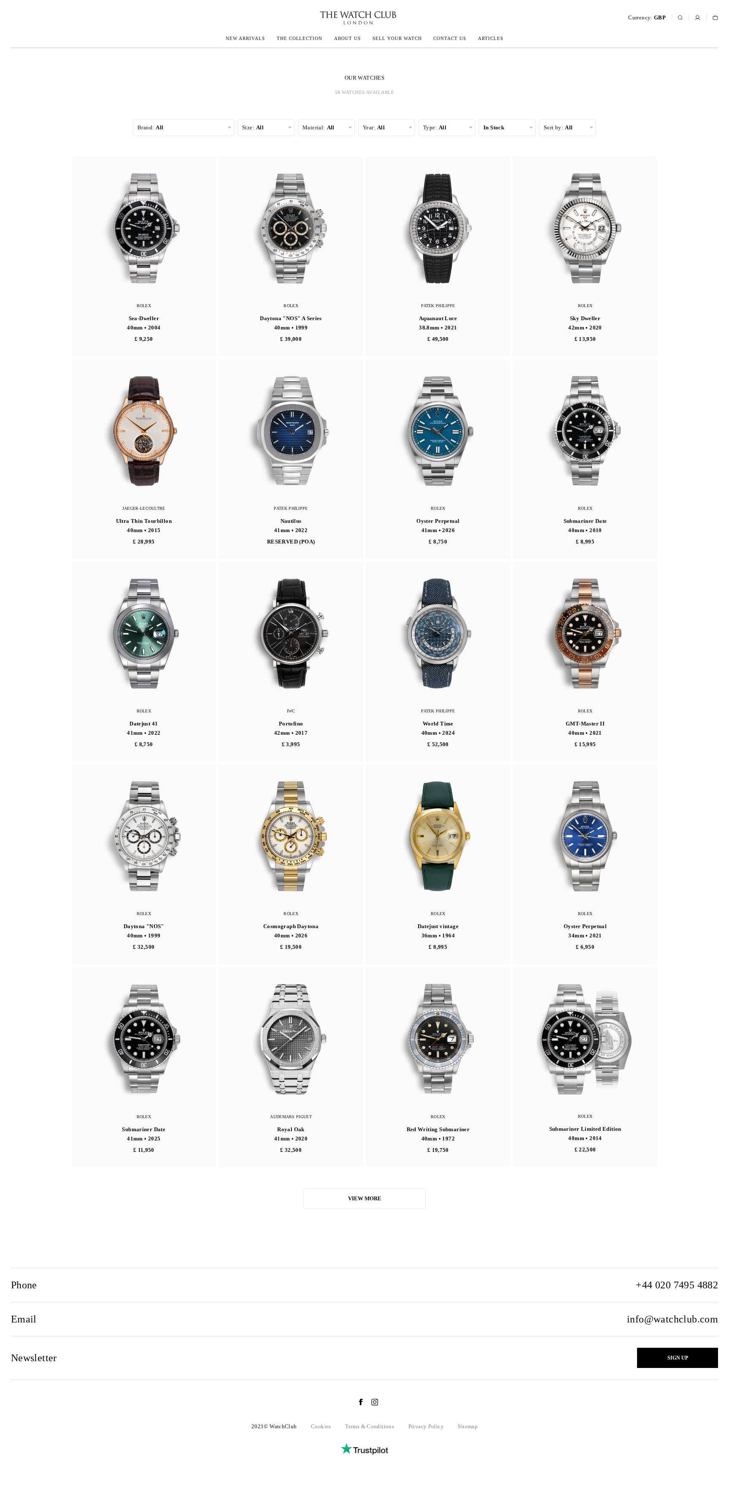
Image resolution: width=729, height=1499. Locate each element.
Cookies (321, 1426)
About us (347, 38)
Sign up (677, 1358)
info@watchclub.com (672, 1319)
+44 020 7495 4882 (677, 1285)
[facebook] (356, 1402)
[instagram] (370, 1402)
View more (364, 1198)
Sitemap (468, 1426)
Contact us (449, 38)
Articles (490, 38)
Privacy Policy (426, 1426)
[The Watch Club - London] (313, 17)
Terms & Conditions (369, 1426)
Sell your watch (397, 38)
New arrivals (245, 38)
